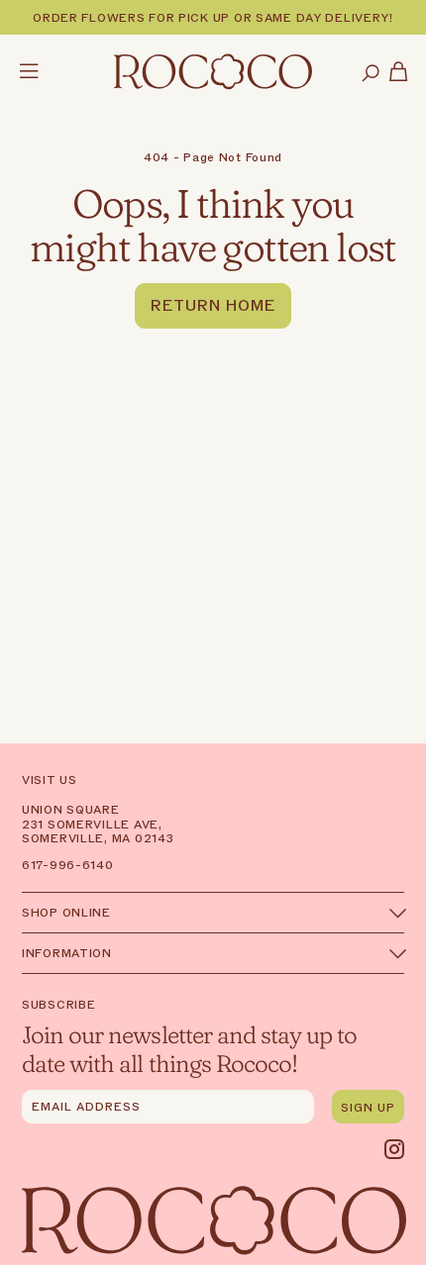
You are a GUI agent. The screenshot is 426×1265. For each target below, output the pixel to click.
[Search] (370, 74)
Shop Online (66, 913)
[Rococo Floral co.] (213, 73)
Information (67, 953)
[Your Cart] (398, 73)
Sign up (368, 1108)
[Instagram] (394, 1149)
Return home (213, 306)
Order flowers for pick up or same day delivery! (213, 18)
